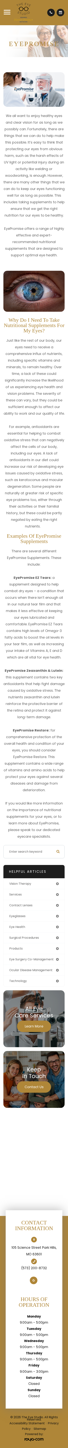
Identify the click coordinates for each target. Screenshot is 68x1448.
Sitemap (40, 1429)
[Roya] (34, 1440)
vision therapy (20, 883)
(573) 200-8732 (34, 1268)
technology (18, 981)
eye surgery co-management (31, 959)
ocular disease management (31, 970)
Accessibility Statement (27, 1423)
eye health (17, 927)
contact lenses (20, 905)
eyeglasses (17, 916)
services (15, 894)
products (16, 948)
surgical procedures (24, 938)
